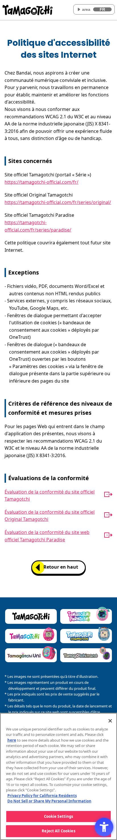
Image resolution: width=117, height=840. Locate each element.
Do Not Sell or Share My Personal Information (49, 801)
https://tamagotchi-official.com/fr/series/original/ (58, 202)
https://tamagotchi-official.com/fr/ (41, 182)
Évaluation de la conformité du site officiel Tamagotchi (50, 495)
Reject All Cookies (58, 830)
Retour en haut (60, 567)
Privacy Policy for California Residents (42, 795)
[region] (58, 776)
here (11, 740)
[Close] (110, 721)
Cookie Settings (58, 816)
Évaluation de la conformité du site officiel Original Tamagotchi (50, 516)
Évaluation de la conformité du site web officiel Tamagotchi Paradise (47, 536)
